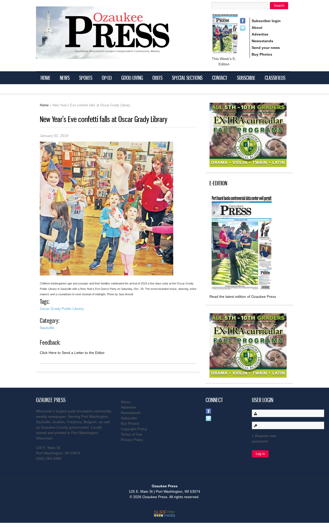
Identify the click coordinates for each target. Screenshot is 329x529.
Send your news (266, 47)
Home (45, 77)
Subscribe (246, 77)
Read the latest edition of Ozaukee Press (242, 296)
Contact (219, 77)
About (257, 27)
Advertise (260, 34)
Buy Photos (262, 54)
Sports (85, 77)
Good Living (132, 77)
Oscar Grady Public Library (62, 309)
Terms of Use (131, 434)
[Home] (113, 56)
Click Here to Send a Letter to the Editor (72, 353)
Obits (157, 77)
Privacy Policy (132, 440)
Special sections (187, 77)
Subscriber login (266, 21)
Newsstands (262, 41)
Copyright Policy (134, 429)
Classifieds (275, 77)
